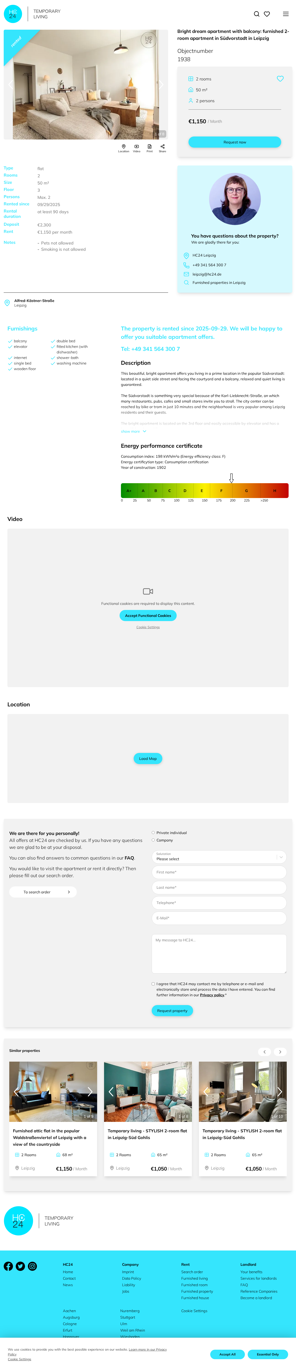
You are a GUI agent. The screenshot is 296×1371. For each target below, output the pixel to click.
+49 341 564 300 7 (209, 265)
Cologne (70, 1323)
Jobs (125, 1291)
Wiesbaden (130, 1336)
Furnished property (197, 1291)
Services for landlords (258, 1278)
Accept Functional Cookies (148, 615)
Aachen (69, 1310)
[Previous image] (10, 84)
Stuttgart (127, 1317)
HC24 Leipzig (204, 255)
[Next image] (161, 84)
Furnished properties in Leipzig (219, 282)
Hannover (71, 1336)
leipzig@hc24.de (207, 274)
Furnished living (194, 1278)
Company (165, 840)
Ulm (123, 1323)
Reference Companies (259, 1291)
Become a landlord (256, 1297)
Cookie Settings (148, 627)
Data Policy (131, 1278)
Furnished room (194, 1284)
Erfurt (67, 1330)
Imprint (128, 1271)
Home (68, 1271)
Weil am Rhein (132, 1330)
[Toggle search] (257, 14)
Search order (192, 1271)
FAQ (129, 858)
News (68, 1284)
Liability (128, 1284)
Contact (69, 1278)
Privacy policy (212, 995)
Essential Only (268, 1354)
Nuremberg (130, 1310)
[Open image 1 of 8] (86, 85)
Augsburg (71, 1317)
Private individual (172, 832)
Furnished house (195, 1297)
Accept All (227, 1354)
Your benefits (251, 1271)
